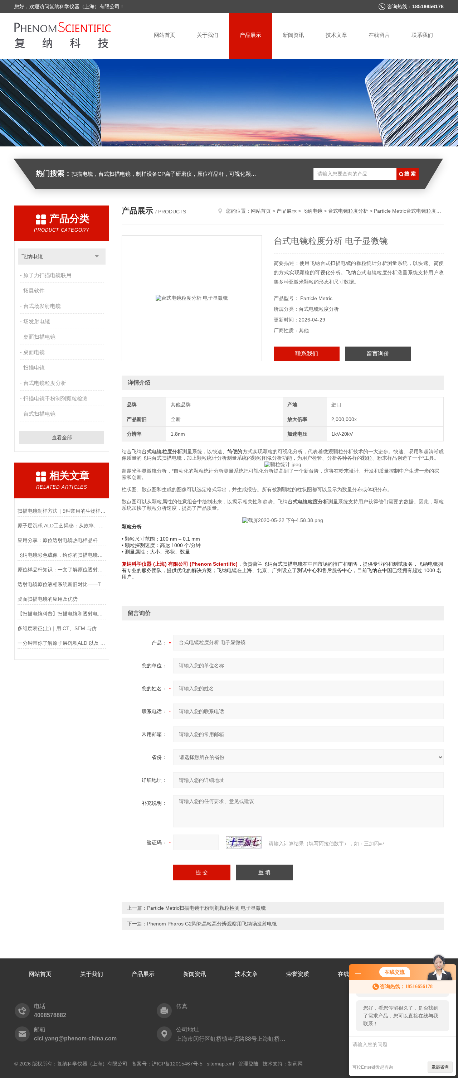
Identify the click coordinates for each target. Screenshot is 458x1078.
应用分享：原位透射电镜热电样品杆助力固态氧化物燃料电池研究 (62, 540)
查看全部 (62, 437)
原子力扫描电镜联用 (47, 275)
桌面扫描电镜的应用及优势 (48, 599)
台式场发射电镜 (42, 306)
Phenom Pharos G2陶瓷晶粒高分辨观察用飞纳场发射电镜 (212, 924)
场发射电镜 (36, 321)
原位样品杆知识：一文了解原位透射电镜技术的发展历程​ (62, 569)
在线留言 (379, 35)
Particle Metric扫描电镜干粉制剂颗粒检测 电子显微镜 (206, 908)
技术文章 (336, 35)
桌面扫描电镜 (39, 337)
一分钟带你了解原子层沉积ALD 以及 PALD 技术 (62, 643)
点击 (97, 256)
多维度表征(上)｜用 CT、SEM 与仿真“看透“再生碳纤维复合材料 (62, 628)
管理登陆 (248, 1064)
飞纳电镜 (32, 256)
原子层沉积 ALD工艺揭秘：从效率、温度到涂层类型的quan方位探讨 (62, 525)
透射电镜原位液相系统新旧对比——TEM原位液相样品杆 (62, 584)
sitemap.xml (220, 1064)
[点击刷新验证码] (244, 842)
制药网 (295, 1064)
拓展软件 (34, 290)
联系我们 (422, 35)
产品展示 (250, 35)
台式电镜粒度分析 (44, 383)
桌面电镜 (34, 352)
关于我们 (207, 35)
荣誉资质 (297, 974)
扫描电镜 (34, 367)
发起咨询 (440, 1066)
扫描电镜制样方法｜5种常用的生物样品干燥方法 (62, 511)
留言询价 (377, 354)
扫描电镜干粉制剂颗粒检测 (55, 398)
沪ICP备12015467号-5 (177, 1064)
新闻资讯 (293, 35)
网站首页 (164, 35)
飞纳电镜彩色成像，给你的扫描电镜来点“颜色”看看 (62, 555)
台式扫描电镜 (39, 414)
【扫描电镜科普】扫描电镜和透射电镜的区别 (62, 614)
